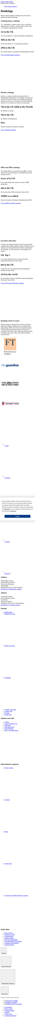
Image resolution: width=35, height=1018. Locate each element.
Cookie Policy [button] (7, 509)
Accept (17, 516)
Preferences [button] (13, 511)
